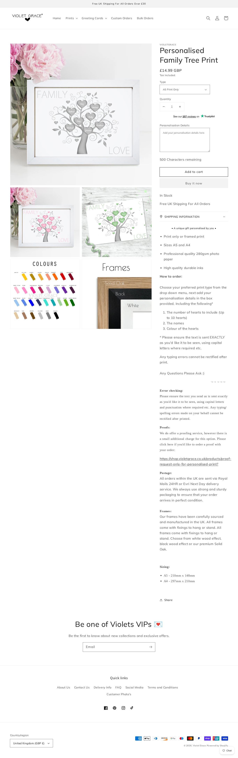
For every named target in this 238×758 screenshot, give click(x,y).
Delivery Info (103, 687)
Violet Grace (199, 745)
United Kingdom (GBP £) (29, 743)
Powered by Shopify (217, 745)
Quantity (165, 99)
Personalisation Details (175, 125)
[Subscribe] (150, 647)
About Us (63, 687)
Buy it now (193, 183)
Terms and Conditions (163, 687)
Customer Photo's (119, 694)
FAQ (118, 687)
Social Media (134, 687)
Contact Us (82, 687)
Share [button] (168, 600)
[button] (71, 18)
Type (163, 82)
